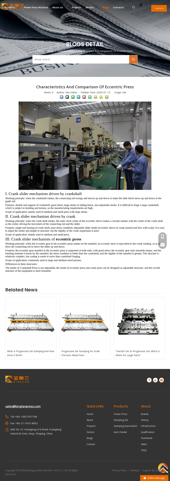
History (145, 420)
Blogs (90, 438)
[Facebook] (149, 380)
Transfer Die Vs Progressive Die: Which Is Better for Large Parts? (138, 353)
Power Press (120, 414)
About (90, 420)
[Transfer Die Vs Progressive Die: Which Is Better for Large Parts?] (139, 322)
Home (90, 414)
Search (133, 59)
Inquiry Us (159, 8)
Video (144, 444)
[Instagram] (161, 380)
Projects (91, 425)
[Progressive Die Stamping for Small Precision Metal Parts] (85, 322)
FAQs (144, 450)
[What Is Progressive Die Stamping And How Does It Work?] (30, 322)
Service (90, 432)
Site (124, 92)
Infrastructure (148, 425)
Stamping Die (121, 420)
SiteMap (135, 470)
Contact (91, 444)
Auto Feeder (120, 432)
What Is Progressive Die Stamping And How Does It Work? (30, 353)
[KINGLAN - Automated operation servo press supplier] (17, 379)
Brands (145, 414)
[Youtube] (155, 380)
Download (146, 438)
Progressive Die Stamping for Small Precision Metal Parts (80, 353)
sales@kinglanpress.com (23, 406)
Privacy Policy (119, 470)
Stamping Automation (125, 425)
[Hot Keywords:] (133, 7)
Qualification (147, 432)
